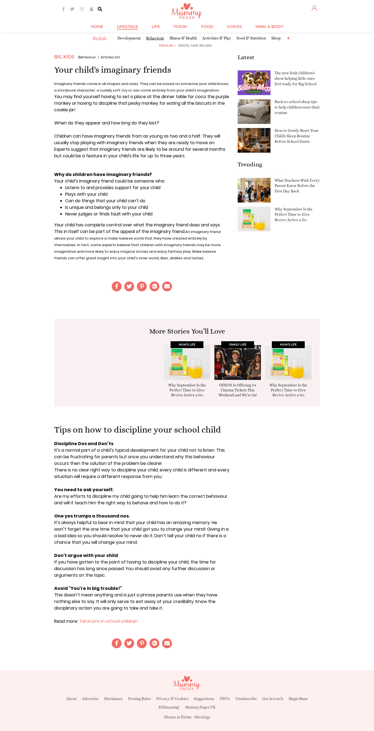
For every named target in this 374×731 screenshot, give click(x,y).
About (71, 698)
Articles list (110, 57)
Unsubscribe (246, 698)
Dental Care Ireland (195, 45)
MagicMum (298, 698)
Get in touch (272, 698)
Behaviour (155, 38)
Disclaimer (113, 698)
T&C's (225, 698)
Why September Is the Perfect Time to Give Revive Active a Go (293, 214)
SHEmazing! (169, 707)
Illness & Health (183, 38)
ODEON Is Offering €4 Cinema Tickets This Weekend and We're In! (237, 390)
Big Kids (100, 38)
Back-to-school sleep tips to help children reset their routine (297, 107)
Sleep (276, 38)
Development (129, 38)
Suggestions (204, 698)
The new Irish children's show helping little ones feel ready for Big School (296, 78)
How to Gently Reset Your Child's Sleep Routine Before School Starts (296, 135)
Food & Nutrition (251, 38)
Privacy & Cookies (172, 698)
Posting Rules (139, 698)
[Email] (167, 286)
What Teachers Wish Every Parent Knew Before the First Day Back (297, 185)
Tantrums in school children (108, 621)
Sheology (202, 717)
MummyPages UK (200, 707)
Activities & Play (216, 38)
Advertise (90, 698)
